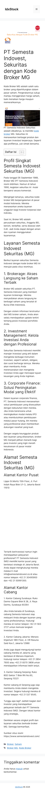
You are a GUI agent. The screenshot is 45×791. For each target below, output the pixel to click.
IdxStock (11, 9)
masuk (19, 768)
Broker (10, 744)
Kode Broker (25, 748)
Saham (18, 744)
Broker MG (12, 748)
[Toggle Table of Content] (20, 152)
